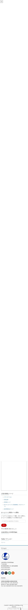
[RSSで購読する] (12, 573)
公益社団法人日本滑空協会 (9, 532)
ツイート (3, 542)
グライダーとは (7, 497)
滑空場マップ (7, 502)
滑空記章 (6, 499)
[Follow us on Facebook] (2, 573)
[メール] (9, 573)
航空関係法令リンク (9, 509)
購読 (4, 525)
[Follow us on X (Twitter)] (6, 573)
